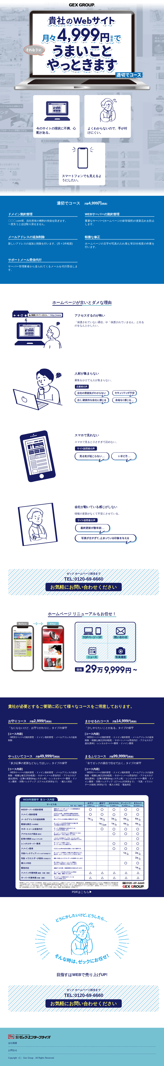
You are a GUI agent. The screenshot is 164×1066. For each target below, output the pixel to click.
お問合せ (12, 1050)
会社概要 (12, 1043)
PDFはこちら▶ (82, 892)
